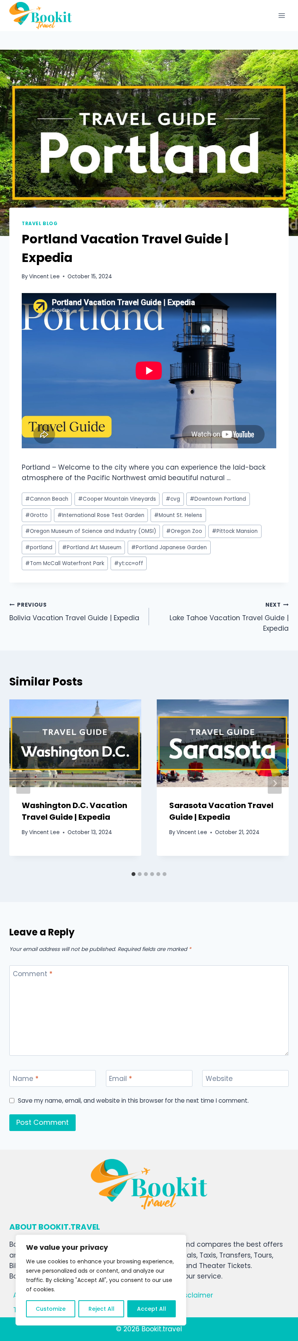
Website (219, 1078)
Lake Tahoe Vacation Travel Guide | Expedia (229, 617)
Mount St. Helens (178, 515)
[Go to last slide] (23, 783)
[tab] (133, 874)
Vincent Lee (44, 276)
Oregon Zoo (184, 531)
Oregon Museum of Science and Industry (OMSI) (90, 531)
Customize (51, 1309)
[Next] (275, 783)
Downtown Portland (218, 499)
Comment (32, 974)
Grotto (36, 515)
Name (25, 1078)
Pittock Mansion (235, 531)
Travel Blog (40, 223)
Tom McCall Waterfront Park (64, 563)
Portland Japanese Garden (169, 547)
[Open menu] (281, 15)
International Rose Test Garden (100, 515)
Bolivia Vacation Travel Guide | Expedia (74, 612)
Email (120, 1078)
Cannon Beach (46, 499)
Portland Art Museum (91, 547)
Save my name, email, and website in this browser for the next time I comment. (133, 1101)
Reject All (101, 1309)
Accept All (151, 1309)
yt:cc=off (128, 563)
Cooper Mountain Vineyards (117, 499)
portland (38, 547)
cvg (173, 499)
